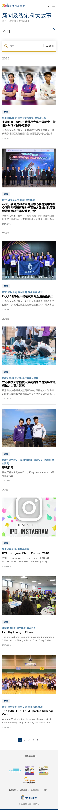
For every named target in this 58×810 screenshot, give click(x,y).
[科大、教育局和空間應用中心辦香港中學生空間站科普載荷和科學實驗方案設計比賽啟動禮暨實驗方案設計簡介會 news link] (29, 187)
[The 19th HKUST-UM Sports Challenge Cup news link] (29, 692)
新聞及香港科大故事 (19, 20)
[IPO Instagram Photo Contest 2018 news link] (29, 533)
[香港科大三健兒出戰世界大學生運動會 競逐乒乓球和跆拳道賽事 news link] (29, 103)
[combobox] (29, 31)
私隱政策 (12, 790)
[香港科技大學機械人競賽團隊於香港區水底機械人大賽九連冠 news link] (29, 363)
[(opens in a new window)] (29, 770)
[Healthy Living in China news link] (29, 611)
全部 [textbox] (6, 31)
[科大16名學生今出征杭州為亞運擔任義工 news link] (29, 276)
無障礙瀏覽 (35, 790)
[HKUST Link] (13, 5)
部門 (45, 790)
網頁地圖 (23, 790)
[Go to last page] (38, 740)
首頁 (4, 20)
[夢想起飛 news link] (29, 445)
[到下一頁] (33, 740)
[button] (49, 46)
